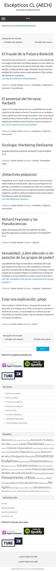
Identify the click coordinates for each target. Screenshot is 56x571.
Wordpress (40, 569)
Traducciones (44, 491)
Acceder (4, 503)
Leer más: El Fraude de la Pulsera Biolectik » (19, 79)
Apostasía (26, 440)
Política (43, 478)
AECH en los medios (13, 393)
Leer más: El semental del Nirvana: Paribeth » (20, 125)
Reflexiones (43, 483)
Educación (30, 456)
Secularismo (41, 487)
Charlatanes (36, 85)
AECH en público (12, 398)
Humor (34, 324)
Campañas (36, 288)
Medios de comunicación (17, 473)
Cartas (22, 444)
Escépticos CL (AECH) (28, 5)
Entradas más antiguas (12, 42)
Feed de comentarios (9, 512)
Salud (31, 488)
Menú (28, 18)
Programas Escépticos (14, 402)
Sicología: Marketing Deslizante (27, 145)
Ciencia (11, 448)
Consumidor (13, 452)
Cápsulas (35, 160)
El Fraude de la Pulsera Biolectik (27, 54)
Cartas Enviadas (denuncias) (16, 423)
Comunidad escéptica (40, 448)
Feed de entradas (8, 508)
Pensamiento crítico (18, 477)
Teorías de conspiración (28, 491)
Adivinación (7, 440)
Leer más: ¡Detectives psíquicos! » (15, 199)
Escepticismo (46, 288)
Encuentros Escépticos (14, 406)
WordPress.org (7, 516)
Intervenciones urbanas (16, 469)
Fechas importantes (45, 466)
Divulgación (18, 456)
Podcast (37, 478)
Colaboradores (24, 448)
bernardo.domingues (27, 26)
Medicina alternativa (43, 469)
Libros (28, 469)
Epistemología (23, 462)
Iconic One (15, 569)
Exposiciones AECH (11, 466)
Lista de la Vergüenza (14, 414)
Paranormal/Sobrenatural (43, 473)
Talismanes (13, 491)
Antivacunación (18, 440)
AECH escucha (11, 410)
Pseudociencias (17, 88)
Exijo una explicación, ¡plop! (24, 299)
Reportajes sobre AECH (19, 488)
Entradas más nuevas (44, 42)
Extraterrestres (27, 465)
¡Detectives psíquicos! (19, 174)
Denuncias (35, 452)
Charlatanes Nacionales (15, 419)
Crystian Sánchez (16, 85)
